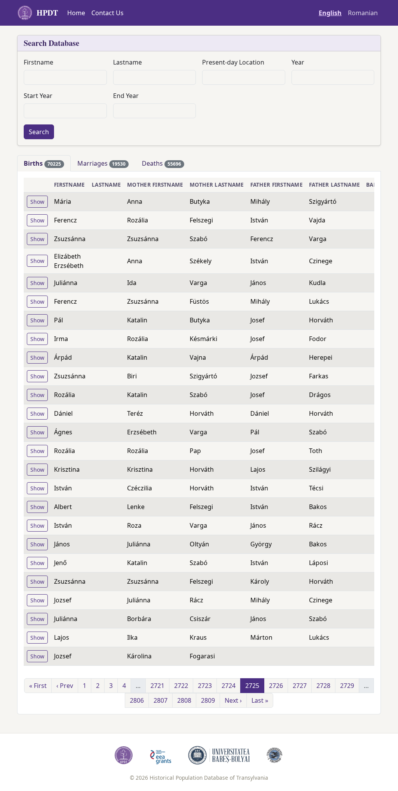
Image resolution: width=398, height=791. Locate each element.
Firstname (38, 62)
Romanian (363, 13)
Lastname (127, 62)
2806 (137, 700)
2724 (229, 685)
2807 (161, 700)
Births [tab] (42, 163)
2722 (181, 685)
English (330, 13)
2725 (252, 685)
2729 (347, 685)
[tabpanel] (199, 442)
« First (38, 685)
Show (37, 201)
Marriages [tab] (101, 163)
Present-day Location (233, 62)
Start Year (38, 95)
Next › (233, 700)
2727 (300, 685)
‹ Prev (64, 685)
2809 (208, 700)
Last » (259, 700)
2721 (157, 685)
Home (76, 13)
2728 (323, 685)
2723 (205, 685)
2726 (276, 685)
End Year (126, 95)
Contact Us (107, 13)
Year (298, 62)
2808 (184, 700)
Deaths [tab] (161, 163)
